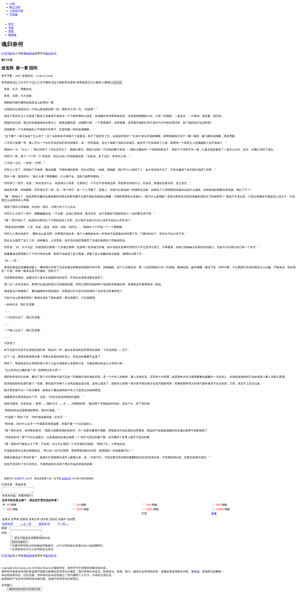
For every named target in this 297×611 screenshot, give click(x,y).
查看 (214, 513)
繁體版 (12, 34)
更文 (11, 24)
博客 (11, 31)
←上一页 (25, 523)
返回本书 (44, 523)
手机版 (13, 14)
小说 (12, 3)
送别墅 (71, 519)
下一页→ (62, 523)
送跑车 (62, 519)
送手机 (44, 519)
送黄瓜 (6, 519)
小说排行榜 (16, 10)
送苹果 (15, 519)
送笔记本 (34, 519)
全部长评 (7, 523)
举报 (196, 571)
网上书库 (14, 7)
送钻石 (53, 519)
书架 (11, 27)
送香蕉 (24, 519)
